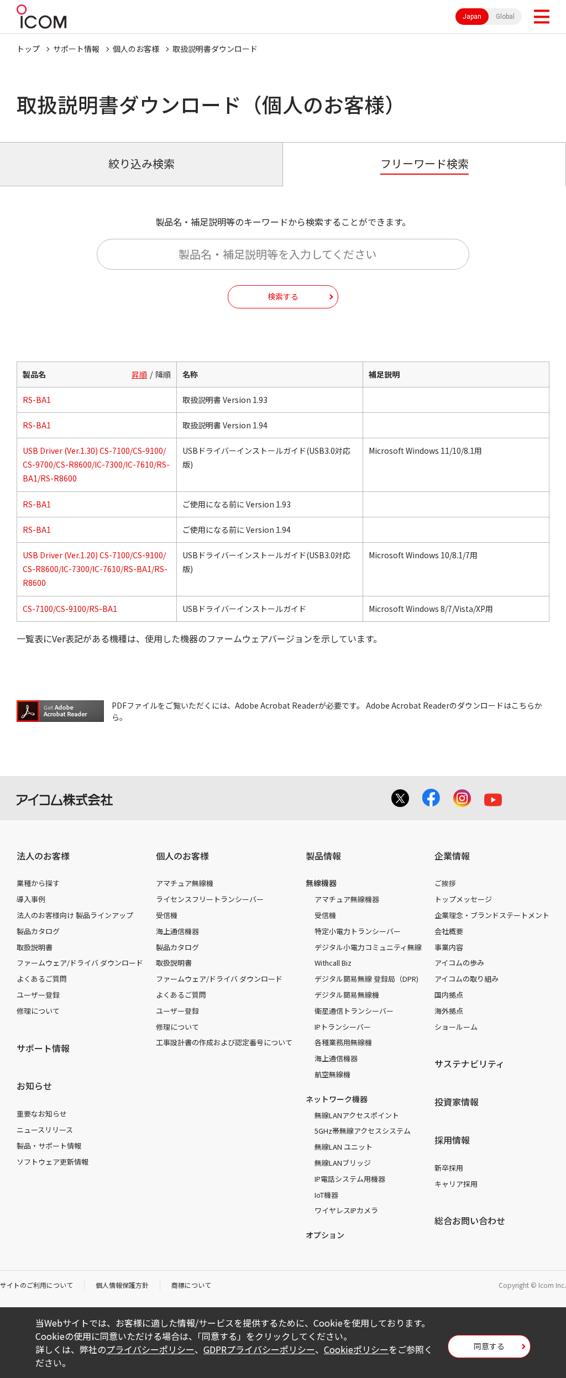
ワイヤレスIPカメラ (346, 1210)
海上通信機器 (177, 931)
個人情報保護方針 (122, 1285)
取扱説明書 (35, 947)
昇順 (139, 374)
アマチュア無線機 (184, 883)
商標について (191, 1285)
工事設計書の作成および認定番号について (224, 1042)
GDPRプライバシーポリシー (259, 1349)
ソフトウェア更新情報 (52, 1161)
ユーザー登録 (38, 994)
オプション (325, 1234)
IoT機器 (326, 1195)
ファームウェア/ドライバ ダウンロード (80, 962)
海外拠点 (448, 1010)
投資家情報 (456, 1101)
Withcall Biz (333, 962)
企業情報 (452, 855)
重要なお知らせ (42, 1113)
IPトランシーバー (343, 1026)
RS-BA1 (37, 399)
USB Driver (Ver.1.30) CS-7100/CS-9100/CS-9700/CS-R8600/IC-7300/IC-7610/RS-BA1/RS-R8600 (96, 464)
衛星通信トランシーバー (354, 1010)
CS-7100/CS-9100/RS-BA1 (70, 608)
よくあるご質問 (42, 978)
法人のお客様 (43, 855)
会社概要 (448, 931)
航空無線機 (332, 1074)
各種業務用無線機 (343, 1042)
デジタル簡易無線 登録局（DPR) (366, 978)
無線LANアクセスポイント (357, 1115)
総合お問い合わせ (469, 1220)
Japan (472, 16)
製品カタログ (38, 931)
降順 (163, 374)
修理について (38, 1010)
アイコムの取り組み (466, 978)
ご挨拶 (445, 883)
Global (505, 16)
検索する (283, 296)
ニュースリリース (45, 1129)
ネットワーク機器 (337, 1098)
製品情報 (323, 855)
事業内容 (448, 947)
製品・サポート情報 (49, 1145)
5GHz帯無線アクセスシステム (363, 1130)
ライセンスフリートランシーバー (210, 899)
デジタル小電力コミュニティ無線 (368, 947)
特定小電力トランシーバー (358, 931)
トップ (28, 48)
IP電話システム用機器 (350, 1178)
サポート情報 (76, 48)
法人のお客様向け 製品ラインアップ (75, 915)
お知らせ (34, 1085)
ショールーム (456, 1026)
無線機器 (321, 882)
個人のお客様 (136, 48)
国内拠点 (448, 994)
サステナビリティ (469, 1063)
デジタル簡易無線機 (347, 994)
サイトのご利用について (36, 1285)
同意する (489, 1345)
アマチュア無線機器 (347, 899)
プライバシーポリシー (150, 1349)
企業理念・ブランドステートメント (491, 915)
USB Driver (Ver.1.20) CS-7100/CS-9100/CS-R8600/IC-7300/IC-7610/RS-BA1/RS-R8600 (95, 568)
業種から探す (38, 883)
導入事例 (31, 899)
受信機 (166, 915)
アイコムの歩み (459, 962)
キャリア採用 (456, 1183)
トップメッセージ (463, 899)
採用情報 (452, 1139)
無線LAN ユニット (344, 1146)
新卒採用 (448, 1167)
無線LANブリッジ (343, 1162)
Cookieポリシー (356, 1349)
